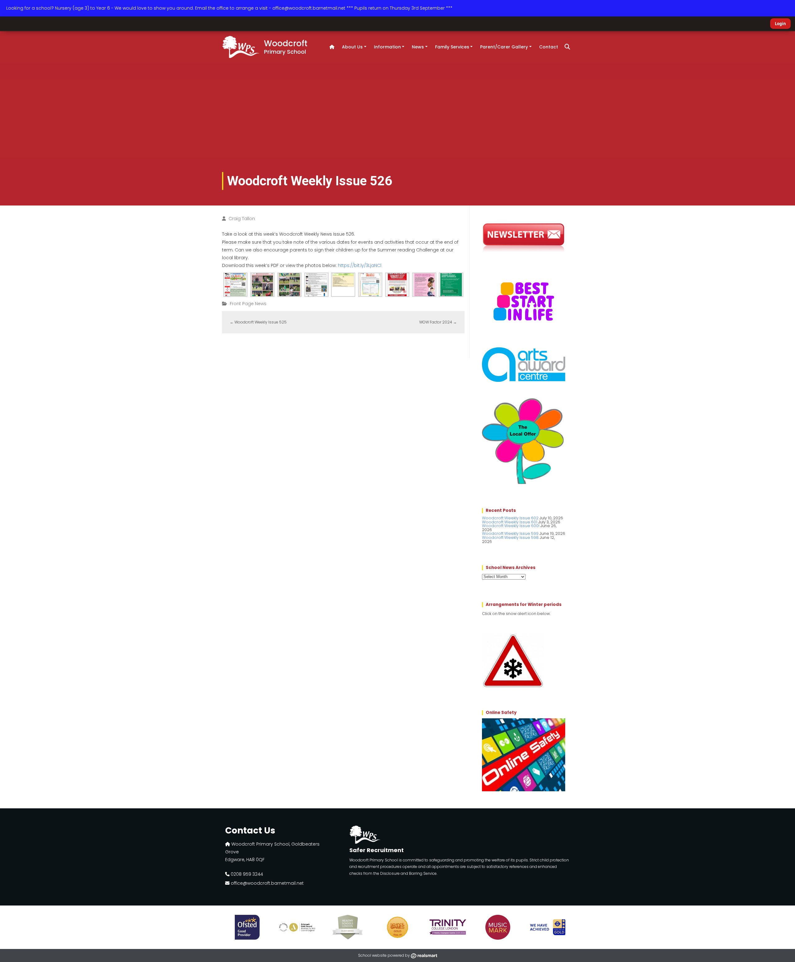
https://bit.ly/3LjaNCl (359, 265)
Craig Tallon (242, 218)
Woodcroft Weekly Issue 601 (509, 522)
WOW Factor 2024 (438, 322)
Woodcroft (285, 46)
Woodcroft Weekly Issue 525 (258, 322)
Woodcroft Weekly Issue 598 (510, 537)
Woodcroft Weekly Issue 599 (510, 533)
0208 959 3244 (246, 874)
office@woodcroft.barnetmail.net (266, 883)
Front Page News (248, 303)
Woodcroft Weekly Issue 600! (510, 525)
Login (780, 23)
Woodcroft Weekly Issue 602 (510, 518)
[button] (567, 46)
